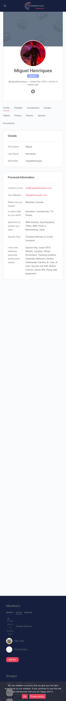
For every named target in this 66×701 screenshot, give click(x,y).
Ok (24, 696)
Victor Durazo (20, 649)
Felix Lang (19, 641)
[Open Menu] (5, 5)
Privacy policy (37, 696)
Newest (9, 613)
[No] (62, 691)
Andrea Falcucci (24, 626)
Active (19, 613)
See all (12, 659)
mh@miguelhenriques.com (38, 188)
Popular (28, 613)
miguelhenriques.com (36, 195)
